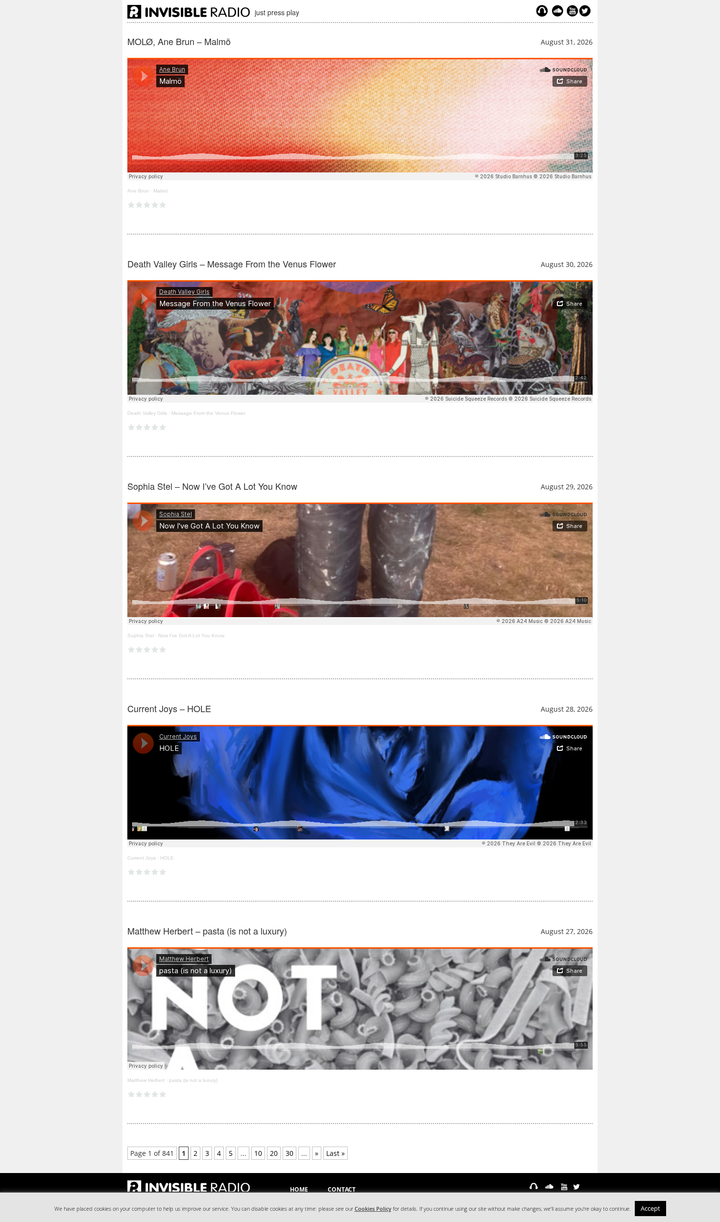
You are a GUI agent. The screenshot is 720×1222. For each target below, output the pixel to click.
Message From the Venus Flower (208, 413)
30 (289, 1153)
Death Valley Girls (147, 413)
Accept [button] (650, 1208)
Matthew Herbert (146, 1080)
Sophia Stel (140, 635)
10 (258, 1153)
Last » (335, 1153)
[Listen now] (542, 11)
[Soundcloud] (557, 11)
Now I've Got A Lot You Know (191, 635)
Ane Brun (138, 190)
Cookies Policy (373, 1208)
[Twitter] (586, 11)
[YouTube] (571, 11)
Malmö (160, 190)
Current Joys (141, 858)
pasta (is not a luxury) (193, 1080)
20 (274, 1153)
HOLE (167, 858)
